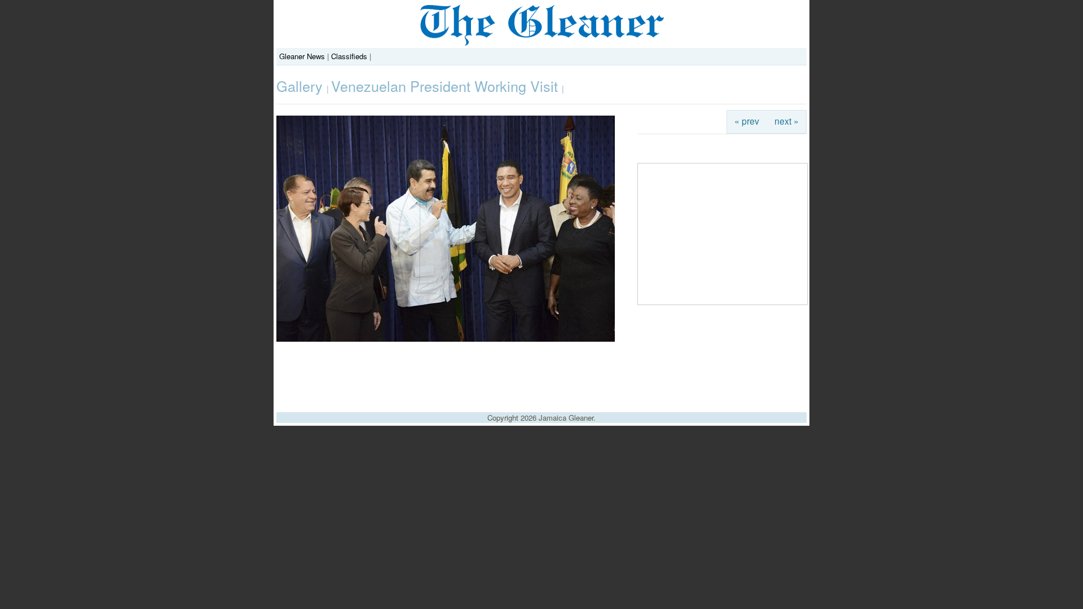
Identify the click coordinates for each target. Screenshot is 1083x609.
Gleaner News (302, 56)
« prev (746, 120)
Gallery (301, 86)
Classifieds (349, 56)
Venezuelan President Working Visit (446, 86)
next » (786, 120)
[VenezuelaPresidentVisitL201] (445, 338)
